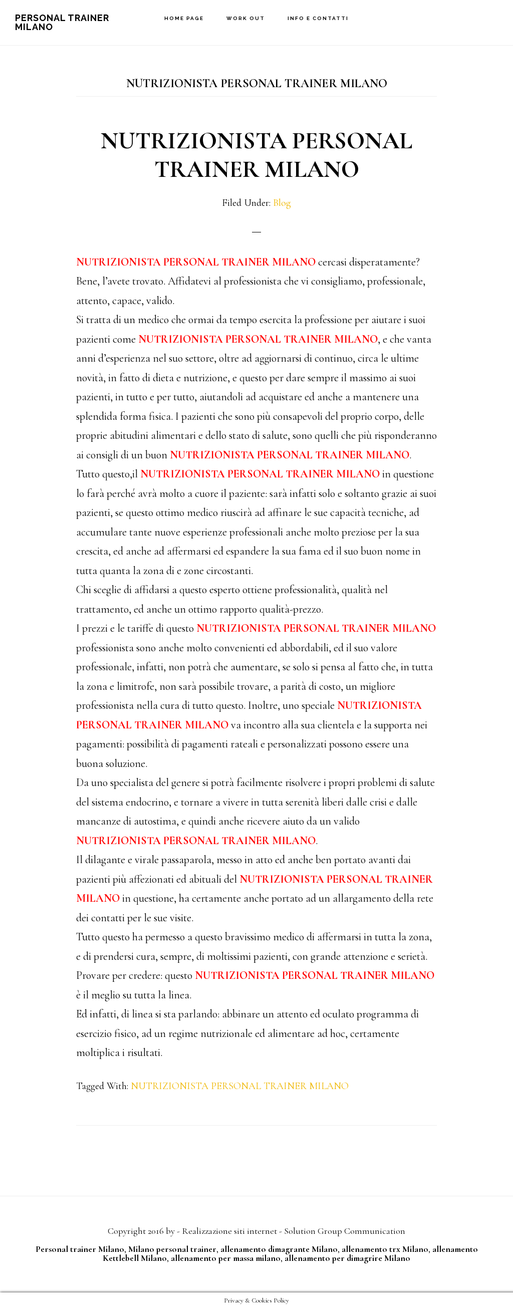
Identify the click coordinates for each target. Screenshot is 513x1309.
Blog (282, 203)
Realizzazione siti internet (229, 1230)
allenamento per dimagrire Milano (347, 1257)
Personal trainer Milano (80, 1248)
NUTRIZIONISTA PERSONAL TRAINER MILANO (256, 155)
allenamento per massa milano (226, 1257)
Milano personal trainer (172, 1248)
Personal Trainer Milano (62, 22)
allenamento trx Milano (385, 1248)
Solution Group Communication (344, 1230)
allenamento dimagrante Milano (279, 1248)
